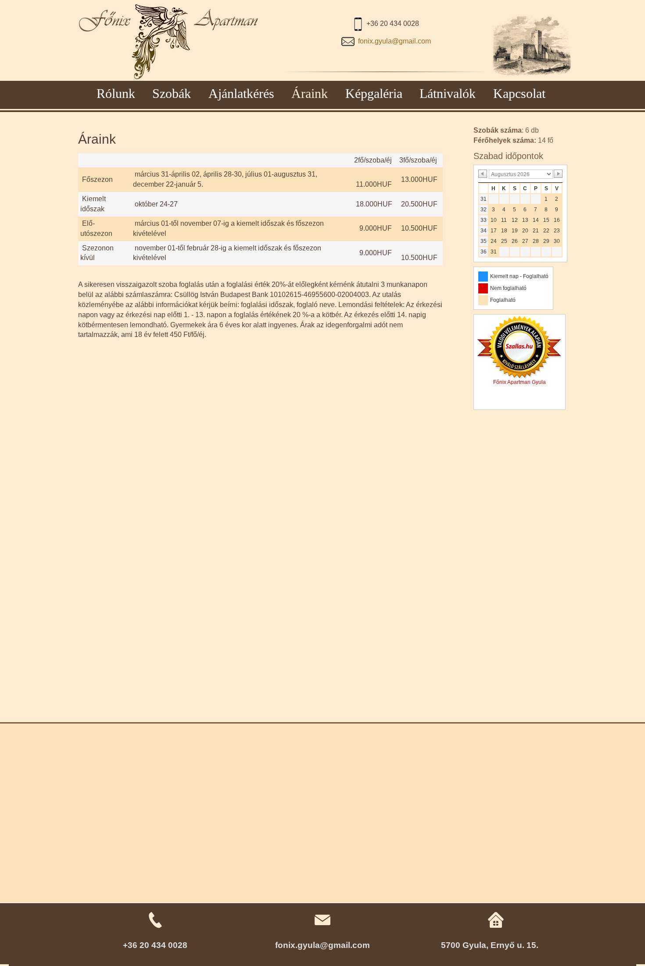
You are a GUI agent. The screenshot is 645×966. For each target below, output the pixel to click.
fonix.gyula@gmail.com (394, 41)
